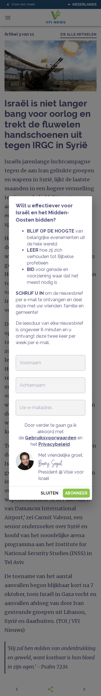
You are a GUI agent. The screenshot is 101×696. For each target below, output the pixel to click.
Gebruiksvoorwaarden (50, 437)
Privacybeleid (54, 444)
